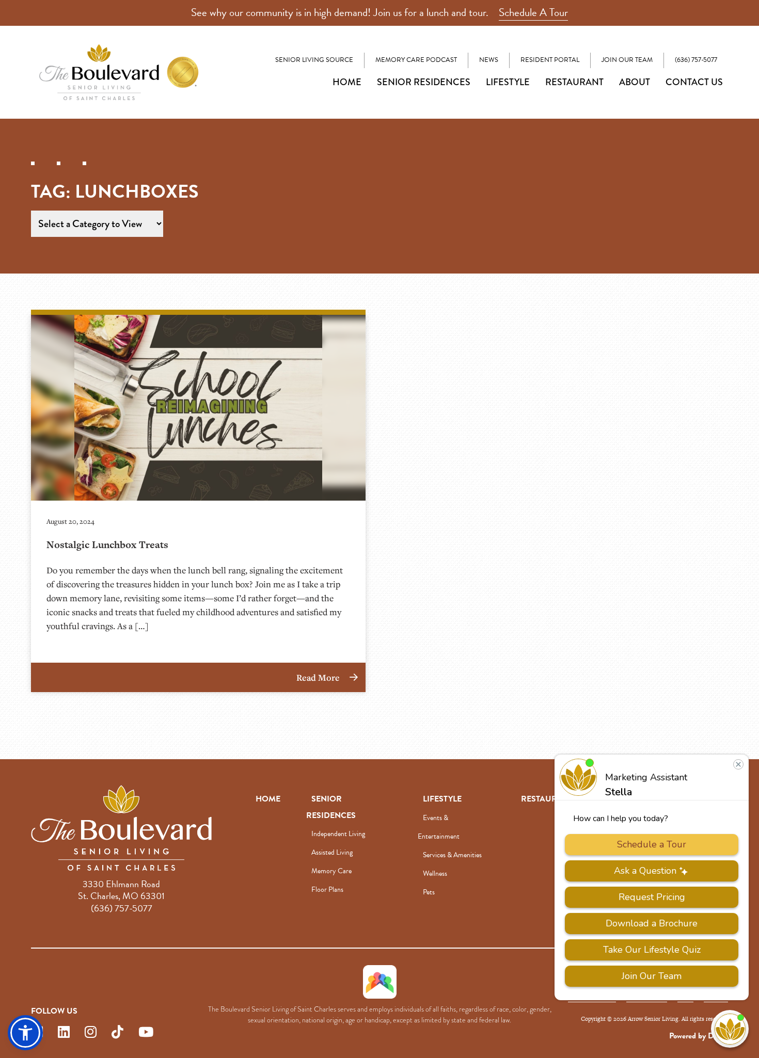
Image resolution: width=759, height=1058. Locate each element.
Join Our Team (627, 60)
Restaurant (574, 82)
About (634, 82)
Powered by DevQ (698, 1036)
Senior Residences (423, 82)
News (488, 60)
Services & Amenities (452, 854)
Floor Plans (327, 889)
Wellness (435, 873)
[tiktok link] (117, 1032)
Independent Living (338, 833)
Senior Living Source (314, 60)
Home (347, 82)
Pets (429, 892)
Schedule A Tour (533, 12)
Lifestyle (508, 82)
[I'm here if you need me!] (730, 1029)
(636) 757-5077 (696, 60)
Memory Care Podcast (416, 60)
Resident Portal (549, 60)
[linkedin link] (64, 1032)
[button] (25, 1033)
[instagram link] (91, 1032)
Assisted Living (332, 852)
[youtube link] (145, 1032)
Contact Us (694, 82)
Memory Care (331, 870)
